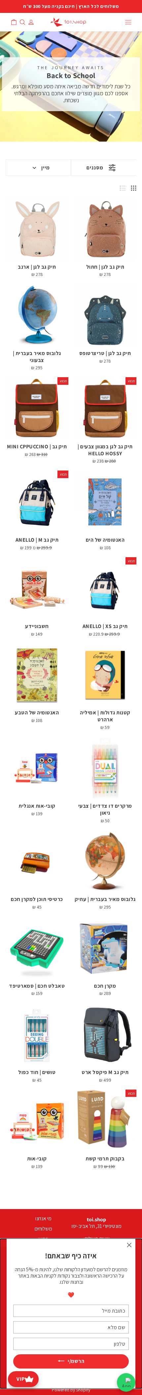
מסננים (95, 167)
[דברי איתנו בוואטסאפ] (126, 1382)
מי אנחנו (43, 1218)
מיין (45, 167)
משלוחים (43, 1228)
